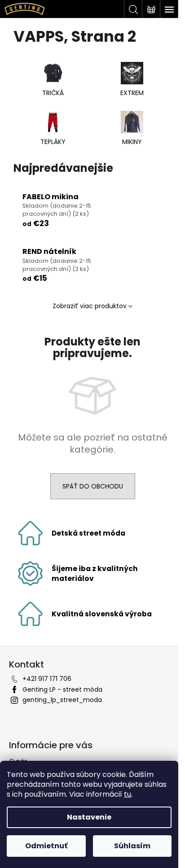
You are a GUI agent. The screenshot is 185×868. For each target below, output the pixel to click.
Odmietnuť (46, 846)
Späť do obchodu (92, 486)
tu (127, 794)
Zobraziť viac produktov (90, 305)
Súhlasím (132, 846)
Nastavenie (89, 817)
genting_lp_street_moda (62, 699)
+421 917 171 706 (46, 678)
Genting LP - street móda (62, 689)
